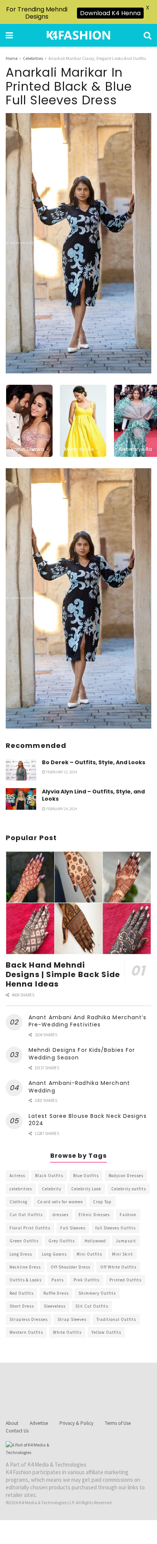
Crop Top (102, 1201)
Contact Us (17, 1431)
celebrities (21, 1188)
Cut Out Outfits (26, 1214)
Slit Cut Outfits (91, 1306)
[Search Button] (147, 35)
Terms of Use (118, 1423)
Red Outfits (22, 1293)
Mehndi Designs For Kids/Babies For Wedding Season (82, 1053)
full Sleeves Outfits (115, 1228)
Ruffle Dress (56, 1293)
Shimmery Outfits (97, 1293)
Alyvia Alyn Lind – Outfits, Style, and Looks (93, 795)
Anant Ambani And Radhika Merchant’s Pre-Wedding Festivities (88, 1021)
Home (12, 58)
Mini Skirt (122, 1254)
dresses (61, 1214)
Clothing (18, 1201)
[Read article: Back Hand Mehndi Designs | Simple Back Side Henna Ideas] (78, 903)
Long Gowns (54, 1254)
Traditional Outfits (116, 1319)
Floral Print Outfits (30, 1228)
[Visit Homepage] (78, 35)
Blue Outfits (86, 1175)
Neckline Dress (25, 1267)
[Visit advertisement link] (78, 598)
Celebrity (51, 1188)
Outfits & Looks (26, 1280)
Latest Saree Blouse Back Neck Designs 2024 (88, 1119)
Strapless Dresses (29, 1319)
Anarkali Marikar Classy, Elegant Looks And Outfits (97, 58)
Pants (57, 1280)
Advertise (39, 1423)
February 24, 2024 (61, 808)
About (12, 1423)
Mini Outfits (89, 1254)
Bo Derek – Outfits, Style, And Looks (93, 762)
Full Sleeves (72, 1228)
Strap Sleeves (72, 1319)
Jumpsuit (126, 1240)
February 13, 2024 (61, 772)
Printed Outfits (125, 1280)
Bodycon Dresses (126, 1175)
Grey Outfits (61, 1240)
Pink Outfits (86, 1280)
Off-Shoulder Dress (70, 1267)
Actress (17, 1175)
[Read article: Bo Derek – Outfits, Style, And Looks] (21, 770)
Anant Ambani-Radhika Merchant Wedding (79, 1086)
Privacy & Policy (76, 1423)
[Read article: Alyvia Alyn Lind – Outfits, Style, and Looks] (21, 799)
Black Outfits (49, 1175)
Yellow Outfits (106, 1332)
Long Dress (21, 1254)
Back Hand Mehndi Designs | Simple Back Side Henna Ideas (63, 974)
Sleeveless (55, 1306)
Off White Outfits (118, 1267)
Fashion (128, 1214)
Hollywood (95, 1240)
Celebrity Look (86, 1188)
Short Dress (22, 1306)
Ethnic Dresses (94, 1214)
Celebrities (33, 58)
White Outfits (67, 1332)
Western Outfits (26, 1332)
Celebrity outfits (128, 1188)
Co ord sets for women (60, 1201)
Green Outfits (24, 1240)
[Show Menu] (9, 35)
